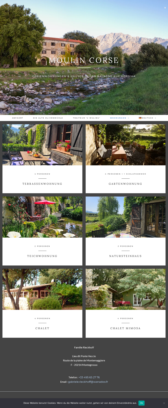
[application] (127, 118)
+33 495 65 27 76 (89, 377)
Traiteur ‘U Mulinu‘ (86, 118)
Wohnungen (118, 118)
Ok (141, 403)
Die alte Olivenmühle (48, 118)
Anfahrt (17, 118)
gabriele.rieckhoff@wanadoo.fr (88, 381)
